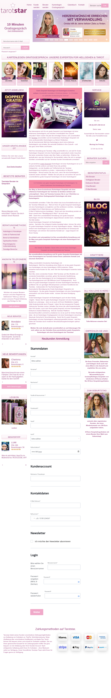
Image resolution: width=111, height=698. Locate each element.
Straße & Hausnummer (38, 395)
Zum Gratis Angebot (14, 167)
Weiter (36, 612)
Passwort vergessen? (9, 51)
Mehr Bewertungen (14, 387)
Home (29, 5)
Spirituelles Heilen (10, 241)
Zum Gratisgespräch (15, 31)
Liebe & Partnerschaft (11, 234)
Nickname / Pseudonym (38, 474)
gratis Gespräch (45, 164)
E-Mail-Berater (91, 189)
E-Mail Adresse (35, 501)
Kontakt (81, 5)
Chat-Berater (91, 186)
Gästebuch (72, 5)
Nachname (34, 382)
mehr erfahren (14, 306)
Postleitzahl (34, 408)
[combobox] (33, 518)
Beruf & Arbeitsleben (11, 238)
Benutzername (52, 563)
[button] (71, 26)
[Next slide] (25, 344)
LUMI (13, 442)
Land (32, 434)
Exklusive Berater (92, 183)
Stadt (32, 421)
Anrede (33, 356)
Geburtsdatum (35, 447)
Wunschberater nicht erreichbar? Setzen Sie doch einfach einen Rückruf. (13, 213)
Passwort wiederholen (36, 594)
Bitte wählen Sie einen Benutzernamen (37, 566)
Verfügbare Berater (93, 180)
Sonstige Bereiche (10, 249)
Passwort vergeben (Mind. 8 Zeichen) (34, 580)
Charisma (15, 359)
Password (47, 577)
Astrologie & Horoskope (12, 231)
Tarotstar (34, 138)
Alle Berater (90, 177)
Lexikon (14, 428)
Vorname (34, 369)
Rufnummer (34, 514)
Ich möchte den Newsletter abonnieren (53, 541)
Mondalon (16, 321)
